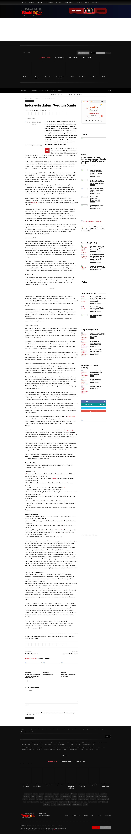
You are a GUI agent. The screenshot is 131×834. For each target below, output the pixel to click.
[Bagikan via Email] (98, 121)
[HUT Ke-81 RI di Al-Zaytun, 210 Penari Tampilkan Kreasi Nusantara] (84, 173)
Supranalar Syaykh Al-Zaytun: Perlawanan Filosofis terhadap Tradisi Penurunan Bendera (93, 160)
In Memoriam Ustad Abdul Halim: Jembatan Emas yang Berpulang (32, 676)
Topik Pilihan (93, 303)
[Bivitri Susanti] (105, 68)
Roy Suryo (25, 77)
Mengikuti (102, 404)
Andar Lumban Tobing (59, 77)
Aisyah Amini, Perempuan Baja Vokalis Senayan (95, 343)
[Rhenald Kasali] (48, 68)
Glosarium (72, 94)
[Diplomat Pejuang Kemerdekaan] (37, 775)
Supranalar (93, 185)
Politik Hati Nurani (48, 674)
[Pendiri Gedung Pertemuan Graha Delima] (105, 775)
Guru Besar (71, 416)
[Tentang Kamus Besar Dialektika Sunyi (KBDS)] (84, 269)
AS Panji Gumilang (37, 77)
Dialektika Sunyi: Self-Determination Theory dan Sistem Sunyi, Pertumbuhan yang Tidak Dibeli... (97, 258)
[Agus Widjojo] (71, 68)
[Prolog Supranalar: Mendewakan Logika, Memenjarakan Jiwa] (84, 183)
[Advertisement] (65, 29)
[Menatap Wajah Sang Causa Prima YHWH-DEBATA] (84, 191)
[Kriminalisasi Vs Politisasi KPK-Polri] (84, 382)
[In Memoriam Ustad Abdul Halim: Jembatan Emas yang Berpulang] (33, 667)
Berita (31, 98)
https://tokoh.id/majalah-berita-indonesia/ (89, 535)
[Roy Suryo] (25, 68)
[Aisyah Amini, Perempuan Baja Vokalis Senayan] (84, 344)
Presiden (34, 202)
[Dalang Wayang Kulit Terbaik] (48, 775)
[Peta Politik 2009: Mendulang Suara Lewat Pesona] (84, 353)
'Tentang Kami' (57, 829)
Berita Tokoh (37, 98)
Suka (104, 401)
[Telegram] (54, 113)
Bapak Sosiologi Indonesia (60, 784)
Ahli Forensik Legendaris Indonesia (83, 785)
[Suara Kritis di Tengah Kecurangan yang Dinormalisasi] (71, 775)
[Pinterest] (33, 113)
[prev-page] (26, 681)
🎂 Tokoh (85, 101)
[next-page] (28, 681)
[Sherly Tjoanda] (82, 68)
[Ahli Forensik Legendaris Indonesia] (82, 775)
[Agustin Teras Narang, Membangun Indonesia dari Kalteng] (84, 336)
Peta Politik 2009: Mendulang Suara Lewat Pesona (96, 351)
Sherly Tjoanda (82, 77)
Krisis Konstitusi (95, 387)
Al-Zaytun (64, 672)
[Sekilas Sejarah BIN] (84, 318)
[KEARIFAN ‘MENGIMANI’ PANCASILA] (69, 667)
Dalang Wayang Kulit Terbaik (48, 784)
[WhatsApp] (37, 113)
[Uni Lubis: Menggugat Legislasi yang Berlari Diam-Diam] (84, 310)
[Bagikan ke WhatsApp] (86, 121)
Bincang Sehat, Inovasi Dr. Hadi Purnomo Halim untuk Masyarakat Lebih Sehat (98, 299)
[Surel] (43, 113)
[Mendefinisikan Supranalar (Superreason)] (84, 200)
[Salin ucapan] (101, 121)
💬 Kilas (102, 101)
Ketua (28, 474)
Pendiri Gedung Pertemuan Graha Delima (105, 785)
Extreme (79, 94)
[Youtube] (99, 90)
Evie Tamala (94, 77)
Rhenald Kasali (48, 77)
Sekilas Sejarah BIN (96, 315)
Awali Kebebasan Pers (31, 654)
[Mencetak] (47, 113)
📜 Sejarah (94, 101)
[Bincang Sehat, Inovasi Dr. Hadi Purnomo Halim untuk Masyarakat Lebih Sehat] (84, 300)
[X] (95, 90)
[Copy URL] (64, 113)
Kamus (60, 94)
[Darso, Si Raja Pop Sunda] (93, 775)
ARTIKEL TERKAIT (31, 659)
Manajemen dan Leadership (70, 654)
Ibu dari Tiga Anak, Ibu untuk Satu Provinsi (25, 785)
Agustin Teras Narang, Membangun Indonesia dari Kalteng (97, 334)
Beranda (27, 98)
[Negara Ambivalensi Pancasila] (84, 208)
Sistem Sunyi (52, 94)
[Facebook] (89, 90)
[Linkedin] (40, 113)
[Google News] (102, 90)
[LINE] (57, 113)
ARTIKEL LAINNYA (44, 659)
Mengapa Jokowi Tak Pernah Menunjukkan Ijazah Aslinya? (97, 247)
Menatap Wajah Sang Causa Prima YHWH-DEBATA (97, 190)
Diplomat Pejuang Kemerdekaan (37, 785)
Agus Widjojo (71, 77)
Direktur (61, 530)
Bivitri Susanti (105, 77)
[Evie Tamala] (93, 68)
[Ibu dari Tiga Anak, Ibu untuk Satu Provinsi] (25, 775)
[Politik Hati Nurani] (51, 667)
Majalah (92, 338)
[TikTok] (92, 90)
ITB (63, 487)
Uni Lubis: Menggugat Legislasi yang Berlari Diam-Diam (97, 308)
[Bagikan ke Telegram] (95, 121)
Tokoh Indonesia (33, 110)
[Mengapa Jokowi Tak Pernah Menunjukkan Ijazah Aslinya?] (84, 249)
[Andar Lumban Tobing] (59, 68)
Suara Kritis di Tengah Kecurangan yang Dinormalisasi (71, 786)
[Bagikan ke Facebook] (92, 121)
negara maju (69, 430)
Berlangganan (101, 411)
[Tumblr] (50, 113)
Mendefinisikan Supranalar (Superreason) (95, 198)
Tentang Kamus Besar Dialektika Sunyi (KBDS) (98, 267)
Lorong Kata (93, 251)
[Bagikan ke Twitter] (89, 121)
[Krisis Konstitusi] (84, 390)
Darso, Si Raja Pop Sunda (94, 784)
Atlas (65, 94)
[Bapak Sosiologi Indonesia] (59, 775)
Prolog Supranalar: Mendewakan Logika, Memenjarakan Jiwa (97, 181)
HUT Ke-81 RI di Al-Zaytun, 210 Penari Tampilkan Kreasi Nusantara (96, 172)
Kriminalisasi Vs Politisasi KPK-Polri (96, 380)
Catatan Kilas (93, 208)
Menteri (54, 478)
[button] (108, 2)
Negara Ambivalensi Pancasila (96, 206)
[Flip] (61, 113)
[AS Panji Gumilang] (37, 68)
